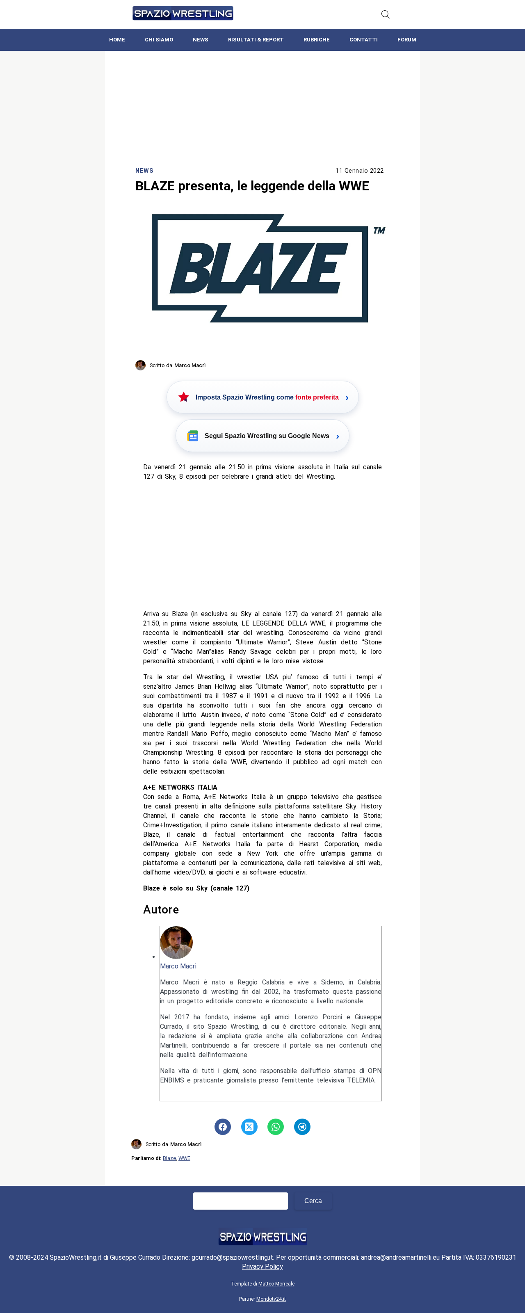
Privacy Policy (262, 1266)
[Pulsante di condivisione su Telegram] (302, 1127)
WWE (184, 1158)
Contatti (363, 40)
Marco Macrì (178, 966)
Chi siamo (159, 40)
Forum (406, 40)
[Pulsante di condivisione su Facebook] (223, 1127)
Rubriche (317, 40)
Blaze (169, 1158)
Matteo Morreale (276, 1284)
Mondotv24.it (271, 1299)
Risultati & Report (256, 40)
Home (117, 40)
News (200, 40)
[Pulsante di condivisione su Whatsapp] (275, 1127)
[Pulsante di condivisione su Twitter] (249, 1127)
